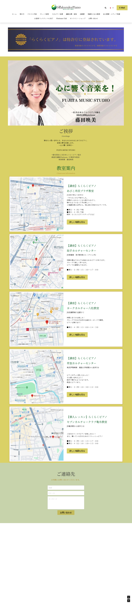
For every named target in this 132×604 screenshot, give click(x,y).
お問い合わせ (66, 512)
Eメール (52, 493)
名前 (50, 487)
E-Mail (122, 8)
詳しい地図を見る (77, 222)
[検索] (105, 8)
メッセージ (53, 499)
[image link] (66, 39)
